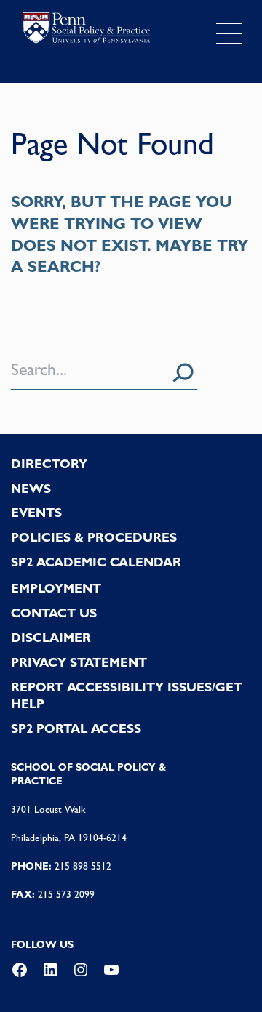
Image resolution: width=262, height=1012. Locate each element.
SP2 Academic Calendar (96, 562)
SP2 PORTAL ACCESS (76, 728)
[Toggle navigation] (228, 33)
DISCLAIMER (51, 637)
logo (86, 30)
